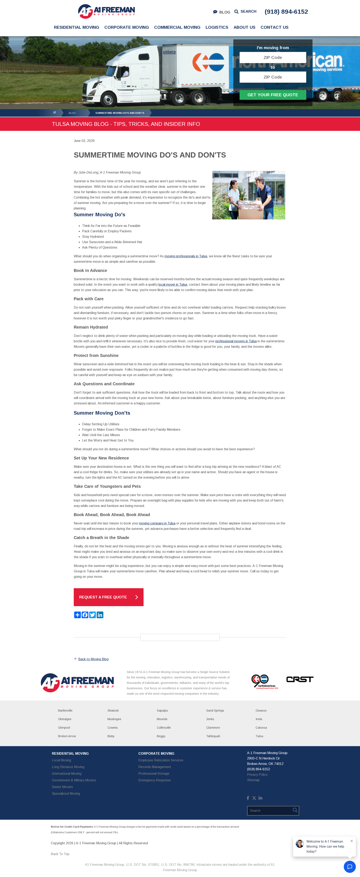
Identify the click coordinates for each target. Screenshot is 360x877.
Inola (259, 719)
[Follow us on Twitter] (254, 799)
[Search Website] (295, 811)
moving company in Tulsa (157, 523)
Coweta (113, 727)
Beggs (161, 736)
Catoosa (261, 727)
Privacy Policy (257, 774)
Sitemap (253, 780)
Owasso (261, 710)
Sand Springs (215, 710)
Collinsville (164, 727)
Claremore (213, 727)
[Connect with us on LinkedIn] (260, 799)
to (273, 67)
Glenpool (64, 727)
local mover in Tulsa (173, 284)
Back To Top (60, 854)
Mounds (162, 719)
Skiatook (113, 710)
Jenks (210, 719)
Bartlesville (65, 710)
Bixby (111, 736)
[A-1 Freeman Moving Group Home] (106, 11)
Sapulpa (162, 710)
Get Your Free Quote (273, 95)
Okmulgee (64, 719)
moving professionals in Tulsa (186, 256)
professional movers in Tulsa (236, 341)
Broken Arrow (67, 736)
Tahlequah (213, 736)
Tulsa (259, 736)
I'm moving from (273, 48)
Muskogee (114, 719)
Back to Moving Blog (93, 659)
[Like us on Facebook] (248, 799)
